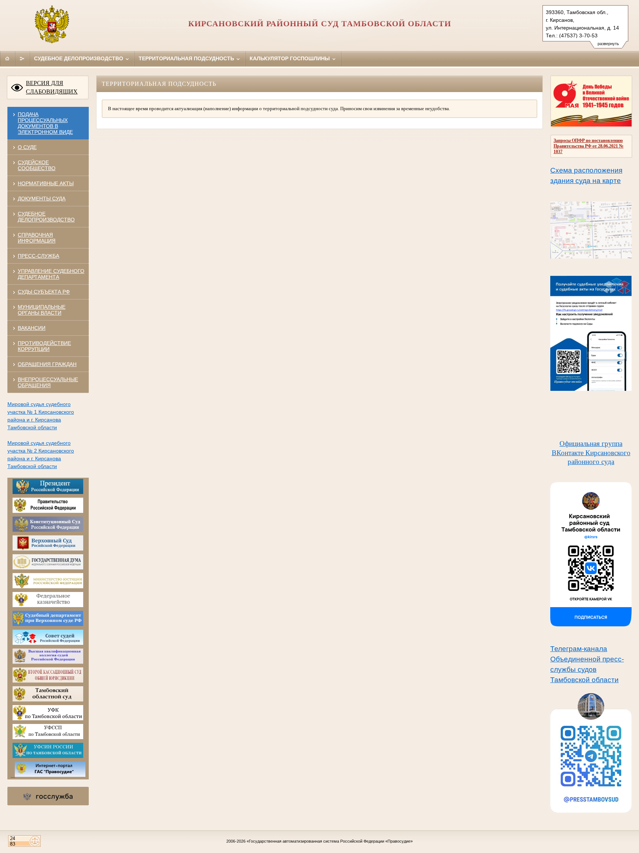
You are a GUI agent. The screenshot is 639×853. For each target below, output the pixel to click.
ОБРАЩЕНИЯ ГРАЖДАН (47, 364)
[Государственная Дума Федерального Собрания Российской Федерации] (48, 568)
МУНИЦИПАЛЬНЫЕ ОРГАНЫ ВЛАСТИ (41, 310)
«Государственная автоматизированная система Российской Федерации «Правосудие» (330, 841)
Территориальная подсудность (187, 58)
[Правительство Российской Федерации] (48, 511)
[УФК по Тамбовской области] (48, 718)
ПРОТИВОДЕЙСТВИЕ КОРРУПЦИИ (44, 346)
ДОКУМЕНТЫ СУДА (41, 199)
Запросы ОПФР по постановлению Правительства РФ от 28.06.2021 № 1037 (588, 146)
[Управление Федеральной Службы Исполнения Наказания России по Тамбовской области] (48, 756)
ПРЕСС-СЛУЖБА (38, 256)
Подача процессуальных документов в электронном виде (45, 123)
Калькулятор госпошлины (290, 58)
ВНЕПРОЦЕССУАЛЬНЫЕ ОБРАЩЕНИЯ (48, 382)
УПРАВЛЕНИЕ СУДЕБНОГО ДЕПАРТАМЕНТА (51, 274)
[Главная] (7, 58)
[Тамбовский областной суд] (48, 700)
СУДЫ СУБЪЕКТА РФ (44, 292)
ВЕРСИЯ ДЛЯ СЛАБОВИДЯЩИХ (52, 87)
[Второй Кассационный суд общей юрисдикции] (48, 681)
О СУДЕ (27, 147)
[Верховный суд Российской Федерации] (48, 549)
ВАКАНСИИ (31, 328)
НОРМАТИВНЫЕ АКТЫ (46, 183)
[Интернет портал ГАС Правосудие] (47, 775)
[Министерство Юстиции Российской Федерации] (48, 586)
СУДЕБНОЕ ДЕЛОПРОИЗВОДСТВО (46, 217)
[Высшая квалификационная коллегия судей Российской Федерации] (48, 662)
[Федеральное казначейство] (48, 605)
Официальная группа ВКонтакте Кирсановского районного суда (591, 453)
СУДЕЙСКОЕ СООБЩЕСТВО (36, 165)
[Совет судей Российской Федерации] (48, 643)
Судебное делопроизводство (79, 58)
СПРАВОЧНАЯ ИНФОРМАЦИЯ (36, 238)
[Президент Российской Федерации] (48, 492)
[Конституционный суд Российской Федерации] (48, 530)
